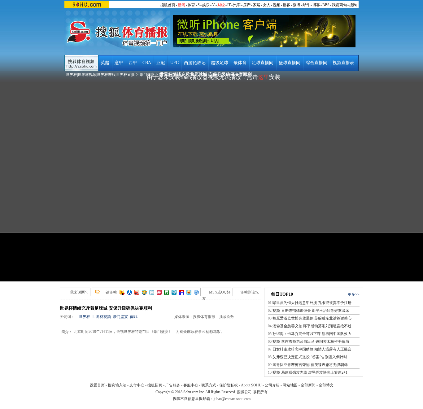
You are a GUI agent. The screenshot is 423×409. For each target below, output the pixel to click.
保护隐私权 (228, 385)
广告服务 (172, 385)
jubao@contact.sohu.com (232, 399)
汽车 (237, 5)
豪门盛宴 (120, 317)
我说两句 (339, 5)
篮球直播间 (289, 62)
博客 (316, 5)
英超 (105, 62)
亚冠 (160, 62)
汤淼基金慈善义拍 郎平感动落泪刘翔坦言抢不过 (312, 326)
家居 (256, 5)
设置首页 (97, 385)
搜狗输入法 (117, 385)
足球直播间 (262, 62)
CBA (146, 62)
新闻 (181, 5)
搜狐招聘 (154, 385)
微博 (296, 5)
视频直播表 (343, 62)
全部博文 (326, 385)
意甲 (119, 62)
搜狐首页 (167, 5)
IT (229, 5)
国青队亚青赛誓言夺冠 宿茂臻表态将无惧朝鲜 (310, 365)
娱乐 (206, 5)
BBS (325, 5)
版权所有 (260, 392)
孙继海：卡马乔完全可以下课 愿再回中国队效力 (312, 334)
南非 (133, 317)
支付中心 (136, 385)
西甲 (133, 62)
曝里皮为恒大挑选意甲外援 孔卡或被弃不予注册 (312, 303)
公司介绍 (272, 385)
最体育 (239, 62)
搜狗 (353, 5)
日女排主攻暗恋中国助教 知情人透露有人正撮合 (312, 349)
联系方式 (208, 385)
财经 (221, 5)
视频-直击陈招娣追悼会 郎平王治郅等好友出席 (311, 310)
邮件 (306, 5)
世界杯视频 (101, 317)
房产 (247, 5)
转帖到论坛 (249, 292)
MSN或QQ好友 (216, 293)
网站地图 (290, 385)
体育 (191, 5)
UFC (174, 62)
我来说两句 (79, 292)
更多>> (354, 294)
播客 (286, 5)
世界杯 (84, 317)
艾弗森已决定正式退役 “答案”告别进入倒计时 (310, 357)
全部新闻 (308, 385)
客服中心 (190, 385)
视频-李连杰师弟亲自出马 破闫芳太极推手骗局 (311, 341)
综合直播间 (316, 62)
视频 (276, 5)
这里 (263, 77)
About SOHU (251, 385)
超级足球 (219, 62)
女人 (266, 5)
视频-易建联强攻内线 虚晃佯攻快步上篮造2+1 (310, 372)
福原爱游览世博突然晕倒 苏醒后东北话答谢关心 (312, 318)
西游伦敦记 (195, 62)
